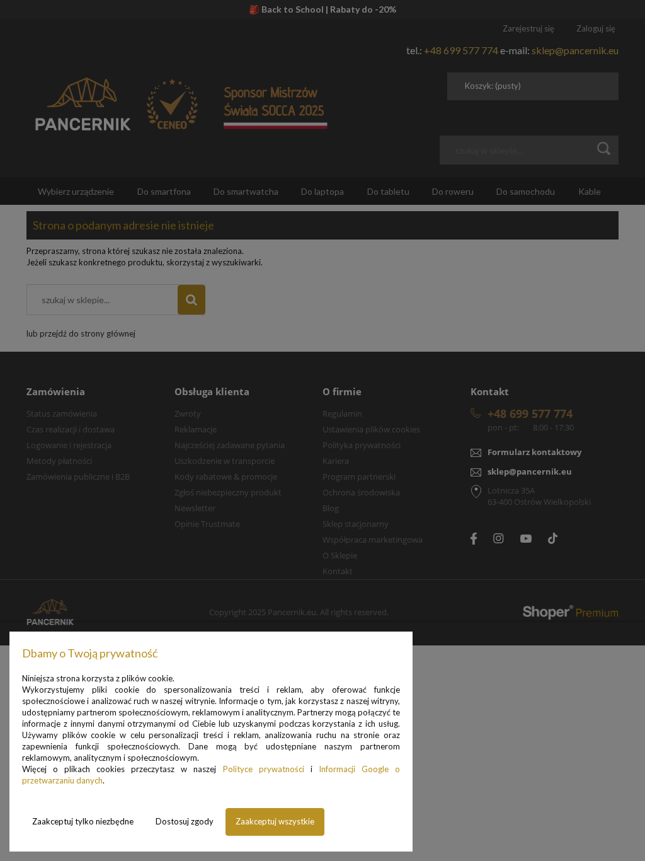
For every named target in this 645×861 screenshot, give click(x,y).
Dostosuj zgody (185, 821)
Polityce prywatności (263, 769)
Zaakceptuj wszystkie (275, 821)
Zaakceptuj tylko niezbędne (83, 821)
